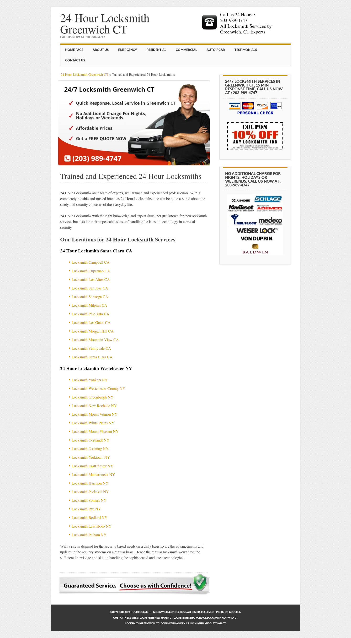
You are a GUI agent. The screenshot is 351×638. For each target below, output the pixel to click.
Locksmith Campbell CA (91, 262)
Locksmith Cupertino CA (91, 270)
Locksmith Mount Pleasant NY (95, 431)
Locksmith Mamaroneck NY (93, 474)
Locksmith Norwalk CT (222, 618)
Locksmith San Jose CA (90, 287)
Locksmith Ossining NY (90, 448)
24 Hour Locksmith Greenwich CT (104, 23)
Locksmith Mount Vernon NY (94, 414)
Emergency (127, 50)
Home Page (74, 50)
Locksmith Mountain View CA (95, 339)
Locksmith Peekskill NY (90, 491)
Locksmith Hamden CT (174, 623)
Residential (156, 50)
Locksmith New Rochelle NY (94, 405)
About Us (101, 50)
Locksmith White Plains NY (93, 422)
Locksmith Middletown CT (207, 623)
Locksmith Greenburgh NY (92, 396)
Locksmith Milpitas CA (89, 305)
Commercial (186, 50)
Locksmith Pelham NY (89, 534)
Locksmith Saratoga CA (90, 296)
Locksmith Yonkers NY (90, 379)
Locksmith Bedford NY (89, 517)
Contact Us (75, 60)
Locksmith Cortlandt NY (90, 439)
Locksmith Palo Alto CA (90, 313)
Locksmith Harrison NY (90, 482)
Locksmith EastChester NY (92, 465)
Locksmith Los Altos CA (91, 279)
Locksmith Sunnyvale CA (91, 348)
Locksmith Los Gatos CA (91, 322)
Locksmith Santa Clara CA (92, 356)
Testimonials (245, 50)
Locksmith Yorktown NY (91, 457)
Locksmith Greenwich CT (142, 623)
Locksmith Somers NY (89, 500)
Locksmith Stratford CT (190, 618)
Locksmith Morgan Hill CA (93, 330)
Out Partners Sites (125, 618)
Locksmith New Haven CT (156, 618)
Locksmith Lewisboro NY (92, 526)
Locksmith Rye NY (86, 508)
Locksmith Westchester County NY (98, 388)
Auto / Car (216, 50)
